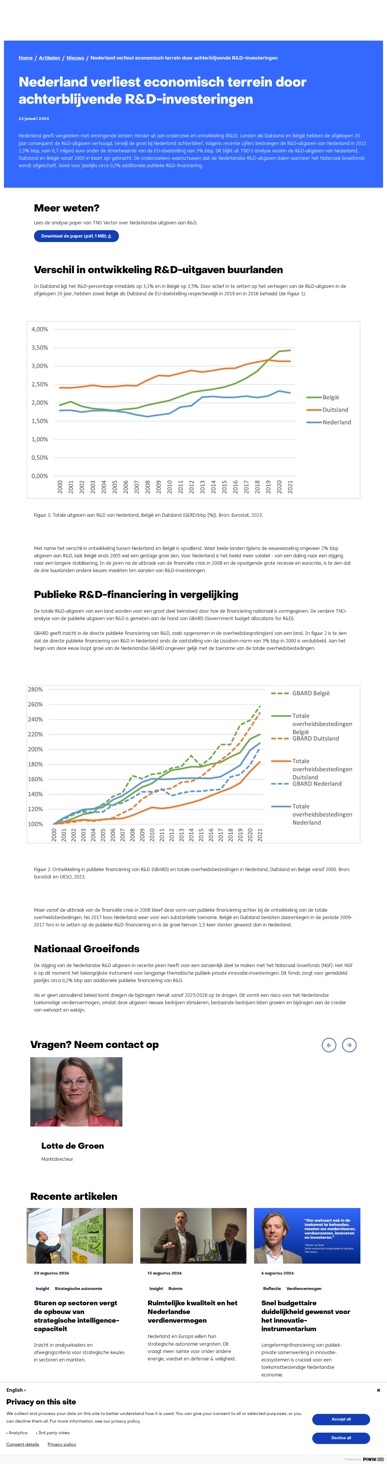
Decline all (341, 1438)
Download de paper (74, 236)
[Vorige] (329, 1045)
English (15, 1390)
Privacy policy (62, 1445)
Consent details (22, 1445)
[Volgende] (349, 1045)
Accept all (341, 1419)
